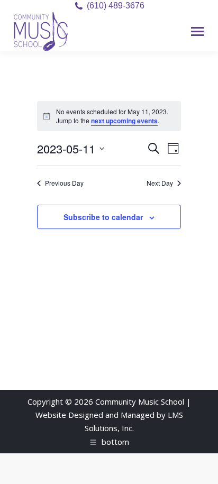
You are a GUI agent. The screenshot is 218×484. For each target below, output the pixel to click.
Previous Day (64, 183)
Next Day (160, 183)
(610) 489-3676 (115, 5)
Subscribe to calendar (103, 217)
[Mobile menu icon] (197, 31)
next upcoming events (124, 120)
